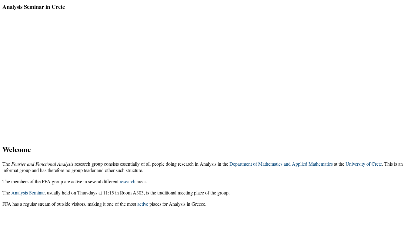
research (127, 181)
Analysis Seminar (28, 192)
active (142, 204)
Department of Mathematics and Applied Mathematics (281, 163)
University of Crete (364, 163)
